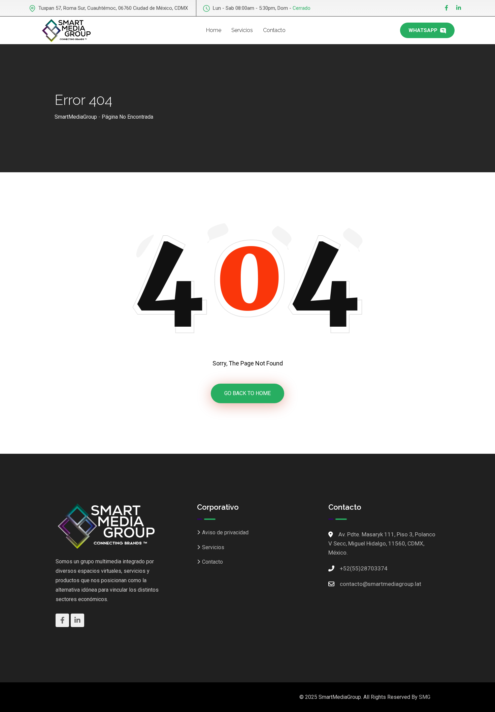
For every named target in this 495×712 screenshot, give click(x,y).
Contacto (274, 30)
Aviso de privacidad (225, 532)
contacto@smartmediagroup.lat (380, 584)
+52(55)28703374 (364, 568)
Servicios (242, 30)
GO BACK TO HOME (247, 393)
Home (213, 30)
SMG (424, 697)
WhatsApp (423, 30)
